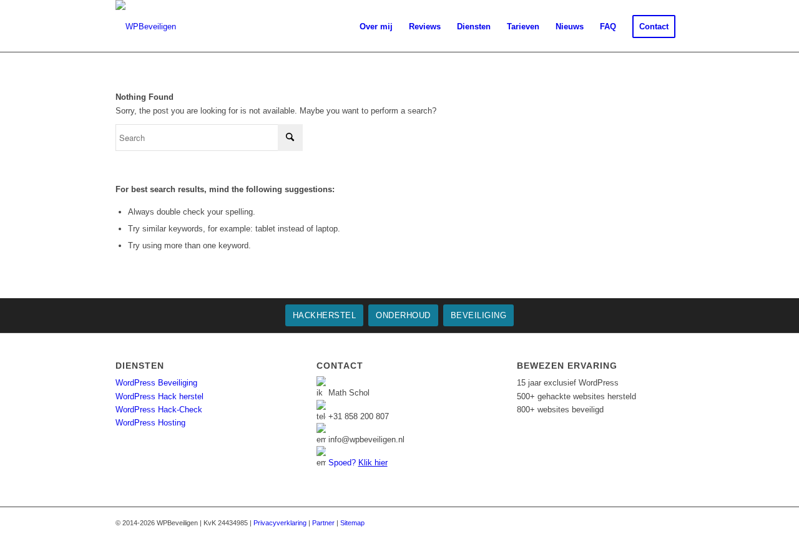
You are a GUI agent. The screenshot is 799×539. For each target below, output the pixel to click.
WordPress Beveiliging (156, 382)
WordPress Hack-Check (158, 409)
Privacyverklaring (279, 523)
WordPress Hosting (150, 422)
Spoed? (358, 462)
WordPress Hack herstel (159, 396)
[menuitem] (340, 26)
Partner (323, 523)
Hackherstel (324, 315)
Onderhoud (403, 315)
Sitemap (352, 523)
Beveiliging (479, 315)
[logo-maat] (145, 26)
